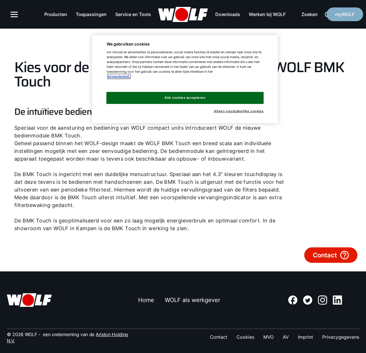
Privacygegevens (340, 337)
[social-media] (292, 300)
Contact (218, 337)
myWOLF (345, 14)
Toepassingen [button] (91, 14)
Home (146, 300)
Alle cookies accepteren (184, 98)
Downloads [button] (227, 14)
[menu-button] (14, 14)
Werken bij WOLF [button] (267, 14)
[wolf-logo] (183, 14)
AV (286, 337)
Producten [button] (55, 14)
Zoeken (309, 14)
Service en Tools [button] (133, 14)
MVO (268, 337)
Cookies (245, 337)
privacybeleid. (119, 76)
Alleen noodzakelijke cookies (239, 111)
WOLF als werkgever (192, 300)
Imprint (305, 337)
